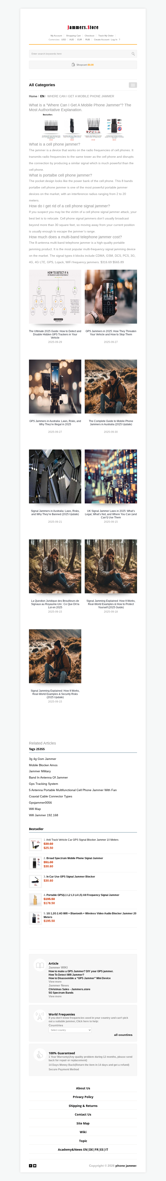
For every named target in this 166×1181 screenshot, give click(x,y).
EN (42, 96)
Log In (114, 39)
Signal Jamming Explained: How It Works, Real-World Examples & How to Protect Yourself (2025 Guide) (110, 604)
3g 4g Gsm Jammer (42, 759)
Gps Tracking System (43, 783)
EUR (79, 39)
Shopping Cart (73, 35)
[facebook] (30, 1165)
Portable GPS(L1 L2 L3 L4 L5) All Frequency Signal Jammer (82, 895)
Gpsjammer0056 (40, 802)
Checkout (89, 35)
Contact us (83, 1114)
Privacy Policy (83, 1097)
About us (83, 1088)
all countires (123, 1035)
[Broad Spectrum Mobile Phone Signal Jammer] (35, 863)
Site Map (83, 1123)
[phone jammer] (83, 26)
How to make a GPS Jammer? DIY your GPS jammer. (81, 971)
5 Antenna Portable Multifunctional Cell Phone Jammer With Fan (73, 790)
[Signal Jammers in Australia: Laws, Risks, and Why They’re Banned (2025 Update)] (55, 476)
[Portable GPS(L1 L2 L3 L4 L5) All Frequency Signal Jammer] (35, 899)
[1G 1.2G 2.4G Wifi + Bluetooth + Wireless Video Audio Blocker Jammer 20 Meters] (35, 918)
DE (91, 1149)
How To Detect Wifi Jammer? (66, 974)
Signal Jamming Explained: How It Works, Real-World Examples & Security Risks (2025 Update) (55, 694)
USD (63, 39)
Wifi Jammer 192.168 (43, 815)
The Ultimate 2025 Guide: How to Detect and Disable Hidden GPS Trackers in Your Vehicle (55, 334)
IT (106, 1149)
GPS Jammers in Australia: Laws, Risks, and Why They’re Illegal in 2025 (55, 423)
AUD (71, 39)
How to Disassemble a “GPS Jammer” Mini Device (80, 978)
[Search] (133, 54)
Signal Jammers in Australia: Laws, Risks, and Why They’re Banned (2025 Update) (55, 512)
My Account (56, 35)
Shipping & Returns (83, 1106)
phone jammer (125, 1165)
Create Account (101, 39)
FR (96, 1149)
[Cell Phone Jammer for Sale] (83, 127)
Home (33, 96)
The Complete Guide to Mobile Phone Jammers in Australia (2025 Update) (111, 423)
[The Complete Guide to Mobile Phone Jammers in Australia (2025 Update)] (111, 387)
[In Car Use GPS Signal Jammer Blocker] (35, 881)
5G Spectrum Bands (61, 992)
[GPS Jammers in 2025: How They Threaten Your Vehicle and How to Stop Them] (111, 297)
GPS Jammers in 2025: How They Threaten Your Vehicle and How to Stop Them (111, 333)
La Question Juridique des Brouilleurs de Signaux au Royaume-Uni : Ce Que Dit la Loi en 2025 (55, 604)
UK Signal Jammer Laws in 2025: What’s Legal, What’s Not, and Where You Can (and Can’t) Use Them (111, 514)
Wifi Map (35, 809)
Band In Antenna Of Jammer (48, 777)
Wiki (83, 1132)
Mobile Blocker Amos (43, 765)
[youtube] (34, 1165)
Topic (83, 1141)
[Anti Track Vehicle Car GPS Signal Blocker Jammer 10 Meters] (35, 844)
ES (102, 1149)
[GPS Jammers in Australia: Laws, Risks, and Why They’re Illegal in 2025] (55, 387)
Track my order (105, 35)
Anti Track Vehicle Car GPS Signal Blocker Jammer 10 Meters (82, 839)
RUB (87, 39)
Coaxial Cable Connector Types (50, 796)
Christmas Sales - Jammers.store (69, 989)
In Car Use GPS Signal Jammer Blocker (70, 876)
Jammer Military (40, 771)
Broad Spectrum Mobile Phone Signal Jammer (74, 858)
